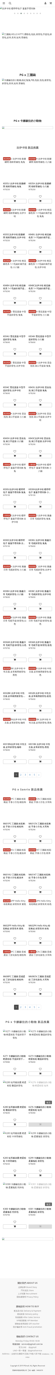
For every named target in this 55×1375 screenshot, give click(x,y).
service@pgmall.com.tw (32, 1344)
